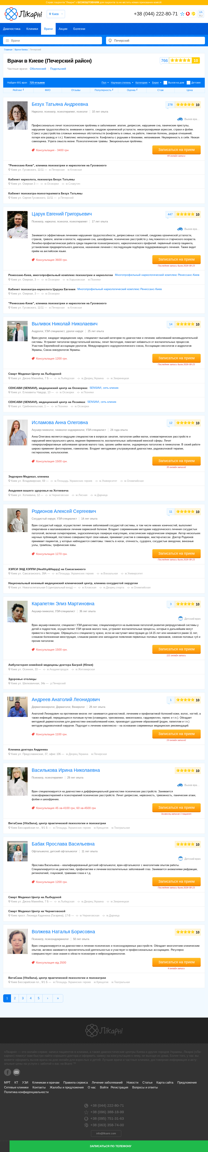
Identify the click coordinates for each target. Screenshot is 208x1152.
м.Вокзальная (109, 573)
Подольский (58, 68)
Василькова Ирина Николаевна (66, 770)
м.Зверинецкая (120, 378)
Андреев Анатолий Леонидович (66, 699)
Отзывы (75, 90)
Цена (190, 90)
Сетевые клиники (16, 1087)
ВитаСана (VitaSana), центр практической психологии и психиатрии (57, 823)
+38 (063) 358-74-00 (107, 1125)
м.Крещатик (101, 827)
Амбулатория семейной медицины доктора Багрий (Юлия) (50, 664)
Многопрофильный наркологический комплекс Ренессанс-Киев (157, 274)
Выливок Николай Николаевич (65, 323)
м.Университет (108, 480)
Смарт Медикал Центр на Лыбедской (34, 373)
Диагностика (11, 28)
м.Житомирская (85, 669)
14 (170, 324)
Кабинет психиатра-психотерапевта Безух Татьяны (45, 193)
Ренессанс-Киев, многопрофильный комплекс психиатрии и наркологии (60, 275)
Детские (196, 82)
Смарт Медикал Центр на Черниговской (36, 911)
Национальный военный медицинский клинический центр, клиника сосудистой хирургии (73, 583)
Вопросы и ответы (145, 1087)
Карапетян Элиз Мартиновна (63, 603)
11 (170, 511)
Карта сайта (164, 1082)
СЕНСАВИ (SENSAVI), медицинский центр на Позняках (46, 402)
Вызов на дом (176, 82)
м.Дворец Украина (92, 378)
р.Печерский (66, 197)
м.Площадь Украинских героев (73, 480)
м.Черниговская (59, 495)
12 (170, 422)
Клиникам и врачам (45, 1082)
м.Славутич (73, 183)
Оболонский (38, 68)
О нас (92, 1087)
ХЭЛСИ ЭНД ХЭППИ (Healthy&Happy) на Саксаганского (47, 569)
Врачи (48, 28)
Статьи (147, 1082)
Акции (63, 28)
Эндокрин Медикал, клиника (28, 476)
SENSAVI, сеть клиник (104, 387)
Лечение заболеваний (107, 1082)
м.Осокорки (51, 183)
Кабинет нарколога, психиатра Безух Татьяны (41, 179)
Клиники (32, 28)
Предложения (187, 1082)
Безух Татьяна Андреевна (60, 104)
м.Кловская (75, 169)
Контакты (39, 1087)
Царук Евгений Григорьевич (62, 214)
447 (170, 214)
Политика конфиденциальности (26, 1092)
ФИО (47, 90)
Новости (132, 1082)
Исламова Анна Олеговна (60, 422)
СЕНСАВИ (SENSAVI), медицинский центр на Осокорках (48, 388)
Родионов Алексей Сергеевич (64, 511)
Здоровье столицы (22, 679)
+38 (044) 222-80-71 (156, 13)
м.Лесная (81, 495)
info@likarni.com (106, 1133)
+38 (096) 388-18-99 (107, 1112)
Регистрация (119, 1087)
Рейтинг (17, 90)
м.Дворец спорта (113, 587)
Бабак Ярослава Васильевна (63, 844)
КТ (16, 1082)
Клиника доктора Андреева (28, 749)
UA (201, 12)
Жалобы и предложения (67, 1087)
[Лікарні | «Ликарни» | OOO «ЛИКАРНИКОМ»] (104, 1030)
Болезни (79, 28)
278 (170, 104)
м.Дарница (100, 495)
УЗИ (25, 1082)
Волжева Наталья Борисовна (63, 931)
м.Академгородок (57, 669)
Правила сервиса (75, 1082)
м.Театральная (121, 827)
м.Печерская (57, 169)
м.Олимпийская (134, 480)
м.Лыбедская (66, 378)
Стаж (160, 90)
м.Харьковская (76, 279)
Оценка (131, 90)
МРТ (7, 1082)
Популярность (103, 90)
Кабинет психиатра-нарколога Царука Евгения (41, 289)
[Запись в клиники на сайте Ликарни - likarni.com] (23, 14)
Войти (104, 1087)
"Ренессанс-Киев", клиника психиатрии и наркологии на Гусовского (57, 165)
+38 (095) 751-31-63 (107, 1118)
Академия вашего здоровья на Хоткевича (38, 490)
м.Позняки (94, 279)
